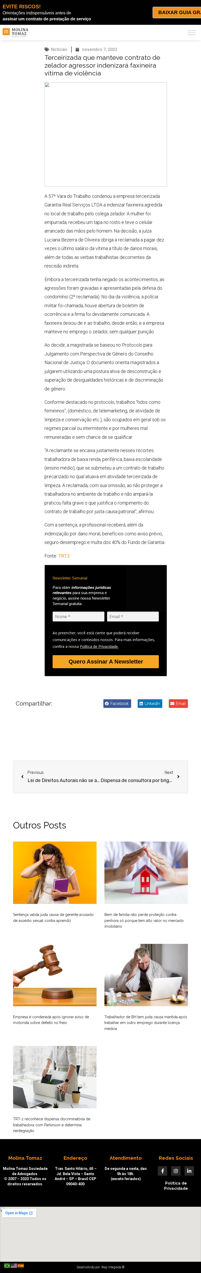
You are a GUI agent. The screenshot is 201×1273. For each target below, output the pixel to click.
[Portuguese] (7, 1265)
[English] (14, 1265)
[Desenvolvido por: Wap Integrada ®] (100, 1267)
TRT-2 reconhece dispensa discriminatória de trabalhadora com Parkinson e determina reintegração (51, 1125)
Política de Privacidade (176, 1186)
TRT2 (64, 556)
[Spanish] (21, 1265)
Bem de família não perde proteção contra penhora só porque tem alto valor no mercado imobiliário (144, 920)
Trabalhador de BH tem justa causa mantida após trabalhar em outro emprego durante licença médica (145, 1023)
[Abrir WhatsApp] (188, 1260)
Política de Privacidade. (99, 646)
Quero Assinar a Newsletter (106, 661)
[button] (117, 703)
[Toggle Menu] (191, 32)
